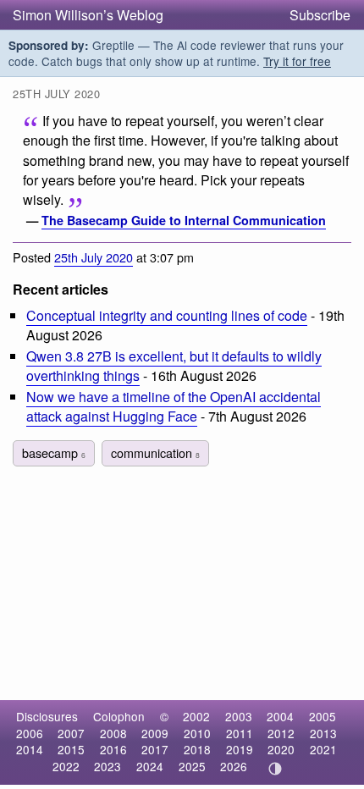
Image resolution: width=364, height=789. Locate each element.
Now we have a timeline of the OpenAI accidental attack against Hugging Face (173, 406)
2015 (71, 749)
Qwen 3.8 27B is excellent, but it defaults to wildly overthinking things (174, 365)
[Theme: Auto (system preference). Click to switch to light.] (275, 768)
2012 (281, 733)
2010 (197, 733)
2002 (196, 716)
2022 (66, 766)
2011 (239, 733)
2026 (233, 766)
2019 (239, 749)
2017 (154, 749)
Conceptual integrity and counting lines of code (166, 315)
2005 (322, 716)
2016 (113, 749)
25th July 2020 (93, 257)
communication (155, 452)
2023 (107, 766)
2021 (323, 749)
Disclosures (47, 716)
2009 (154, 733)
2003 (238, 716)
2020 (281, 749)
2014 (29, 749)
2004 (280, 716)
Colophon (119, 716)
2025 (192, 766)
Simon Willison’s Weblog (88, 15)
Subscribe (320, 15)
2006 (29, 733)
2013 (323, 733)
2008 (113, 733)
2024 (149, 766)
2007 (71, 733)
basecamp (53, 452)
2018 (197, 749)
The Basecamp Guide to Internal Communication (183, 220)
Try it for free (297, 60)
